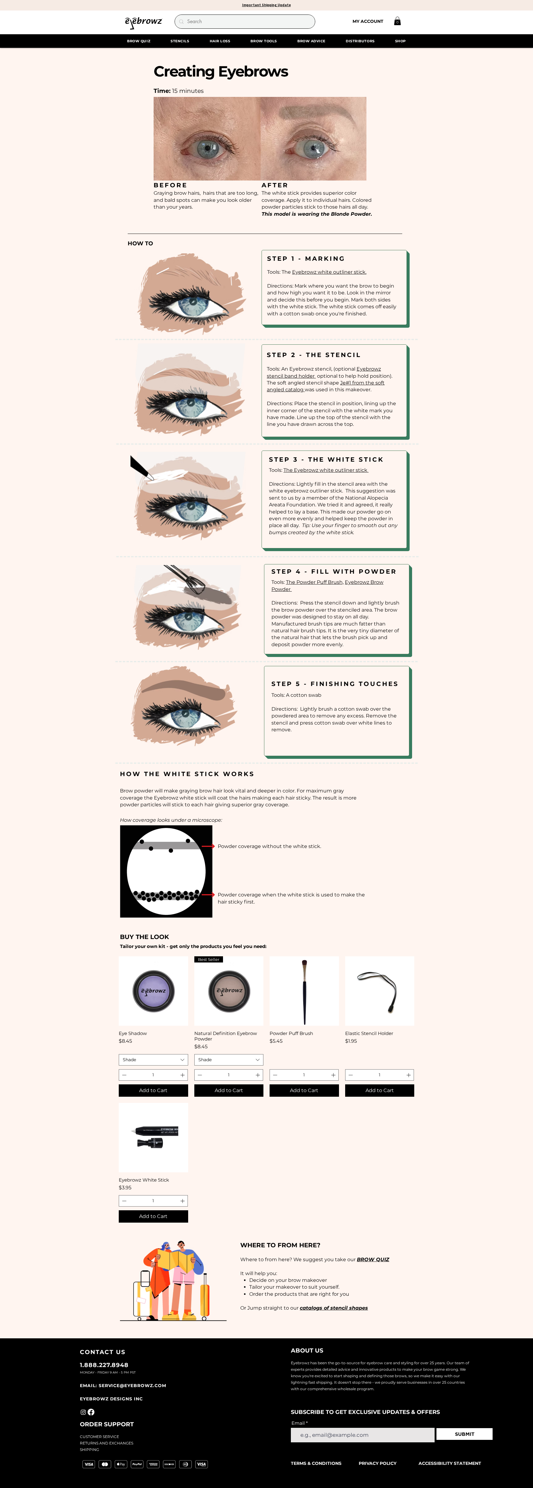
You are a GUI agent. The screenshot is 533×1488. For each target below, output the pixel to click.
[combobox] (153, 1060)
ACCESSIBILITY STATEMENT (450, 1463)
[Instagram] (83, 1412)
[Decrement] (123, 1075)
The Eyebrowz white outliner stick (326, 470)
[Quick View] (153, 991)
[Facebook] (91, 1412)
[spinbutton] (153, 1075)
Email (298, 1423)
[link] (397, 21)
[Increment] (183, 1075)
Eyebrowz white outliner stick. (329, 272)
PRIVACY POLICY (377, 1463)
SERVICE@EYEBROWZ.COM (132, 1385)
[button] (266, 4)
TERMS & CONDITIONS (317, 1463)
